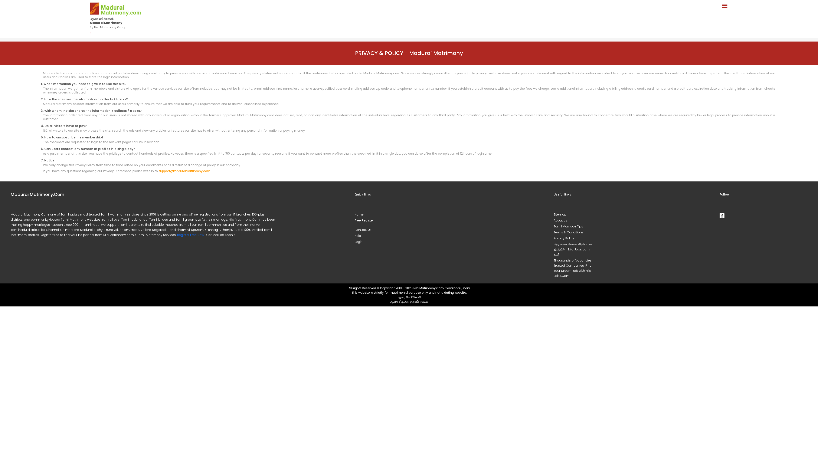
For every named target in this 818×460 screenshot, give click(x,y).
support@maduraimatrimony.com (184, 171)
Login (358, 242)
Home (359, 214)
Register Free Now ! (191, 235)
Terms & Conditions (568, 232)
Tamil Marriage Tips (568, 226)
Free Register (364, 220)
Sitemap (560, 214)
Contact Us (363, 230)
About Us (560, 220)
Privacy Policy (564, 238)
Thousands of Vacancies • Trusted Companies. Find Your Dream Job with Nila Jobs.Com (573, 268)
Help (357, 236)
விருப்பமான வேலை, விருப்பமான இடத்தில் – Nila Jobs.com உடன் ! (573, 249)
